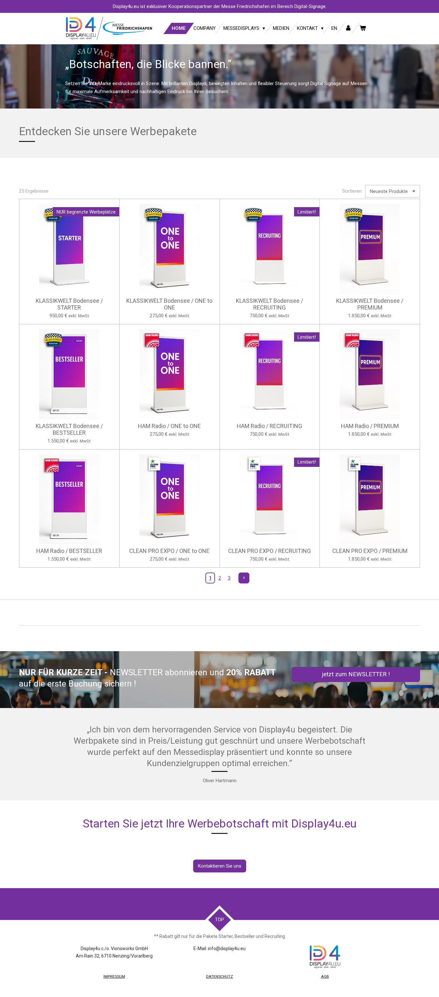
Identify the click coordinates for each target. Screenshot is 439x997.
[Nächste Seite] (243, 578)
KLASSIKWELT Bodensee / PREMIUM (369, 304)
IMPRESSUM (114, 976)
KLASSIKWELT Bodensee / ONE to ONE (169, 304)
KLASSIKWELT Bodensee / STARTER (69, 304)
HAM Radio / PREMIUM (370, 426)
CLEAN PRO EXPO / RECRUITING (269, 550)
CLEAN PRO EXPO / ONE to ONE (169, 550)
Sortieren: (352, 191)
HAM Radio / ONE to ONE (169, 426)
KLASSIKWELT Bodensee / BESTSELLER (69, 429)
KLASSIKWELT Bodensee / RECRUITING (269, 304)
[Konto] (348, 28)
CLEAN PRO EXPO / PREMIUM (370, 550)
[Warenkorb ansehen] (362, 28)
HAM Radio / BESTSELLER (69, 550)
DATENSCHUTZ (219, 976)
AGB (325, 976)
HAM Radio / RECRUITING (269, 426)
